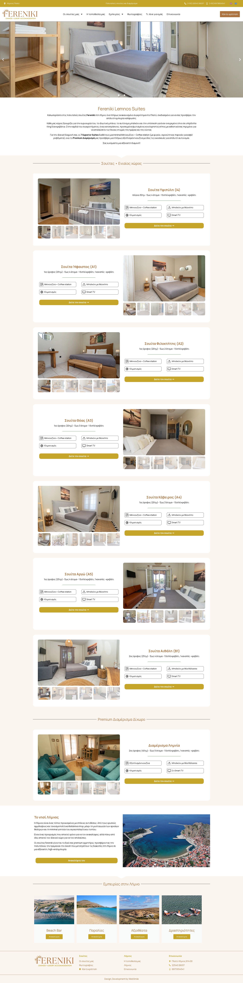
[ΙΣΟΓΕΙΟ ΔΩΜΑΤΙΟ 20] (79, 201)
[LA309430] (164, 586)
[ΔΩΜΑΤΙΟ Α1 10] (164, 278)
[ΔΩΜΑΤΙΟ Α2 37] (79, 355)
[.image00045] (79, 757)
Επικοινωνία (173, 14)
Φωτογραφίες (134, 14)
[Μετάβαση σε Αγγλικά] (231, 3)
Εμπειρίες (114, 14)
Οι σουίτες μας (71, 14)
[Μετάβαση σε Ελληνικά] (235, 3)
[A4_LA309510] (79, 509)
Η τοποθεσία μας (96, 14)
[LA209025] (164, 432)
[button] (3, 59)
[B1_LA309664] (79, 663)
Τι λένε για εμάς (154, 14)
